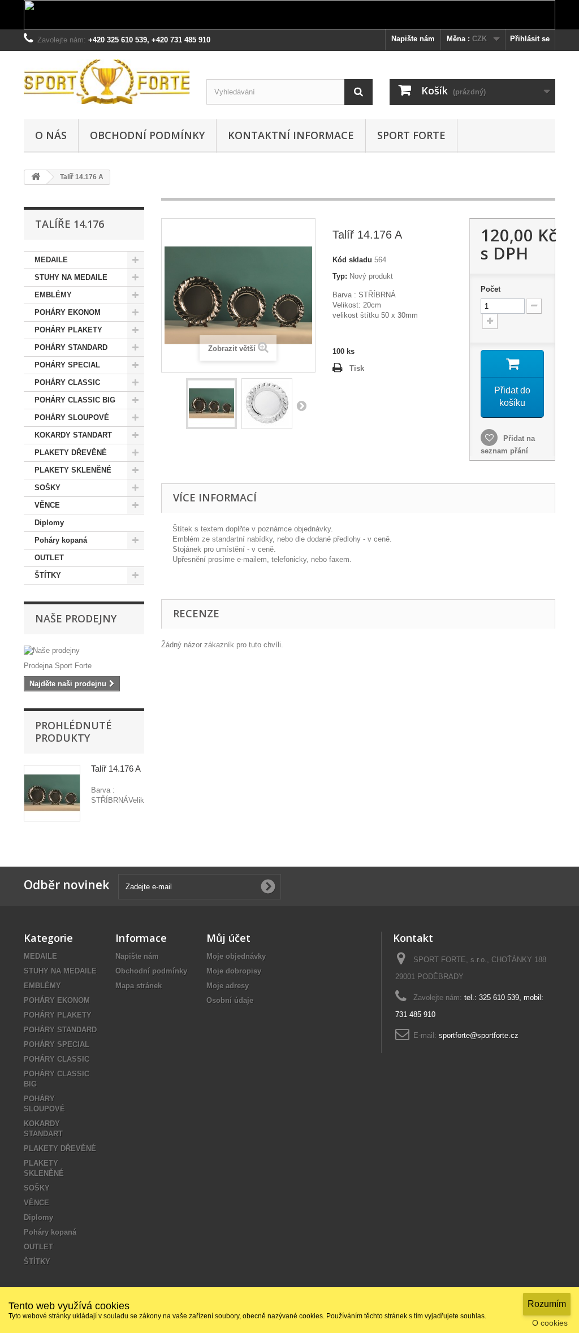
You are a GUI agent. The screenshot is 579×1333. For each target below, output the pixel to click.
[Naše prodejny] (84, 651)
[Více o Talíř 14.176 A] (52, 793)
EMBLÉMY (53, 295)
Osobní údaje (229, 1000)
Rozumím (547, 1304)
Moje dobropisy (233, 971)
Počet (490, 289)
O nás (51, 135)
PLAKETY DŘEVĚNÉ (70, 452)
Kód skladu (352, 260)
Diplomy (49, 522)
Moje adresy (227, 985)
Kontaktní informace (291, 135)
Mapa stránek (138, 985)
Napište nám (413, 38)
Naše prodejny (75, 618)
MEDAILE (51, 260)
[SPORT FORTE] (106, 81)
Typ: (339, 276)
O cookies (550, 1322)
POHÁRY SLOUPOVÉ (71, 417)
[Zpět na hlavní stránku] (35, 177)
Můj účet (228, 938)
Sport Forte (411, 135)
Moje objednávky (236, 956)
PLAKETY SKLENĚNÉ (72, 470)
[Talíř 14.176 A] (211, 404)
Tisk (356, 368)
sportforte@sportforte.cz (478, 1035)
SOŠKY (47, 487)
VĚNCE (47, 505)
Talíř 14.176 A (116, 768)
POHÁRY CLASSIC (67, 382)
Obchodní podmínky (147, 135)
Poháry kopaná (60, 540)
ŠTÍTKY (47, 575)
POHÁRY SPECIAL (67, 365)
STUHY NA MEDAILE (70, 277)
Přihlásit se (530, 38)
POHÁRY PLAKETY (68, 330)
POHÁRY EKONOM (67, 312)
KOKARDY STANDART (73, 435)
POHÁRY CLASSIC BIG (74, 400)
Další (301, 405)
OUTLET (49, 557)
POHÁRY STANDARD (70, 347)
